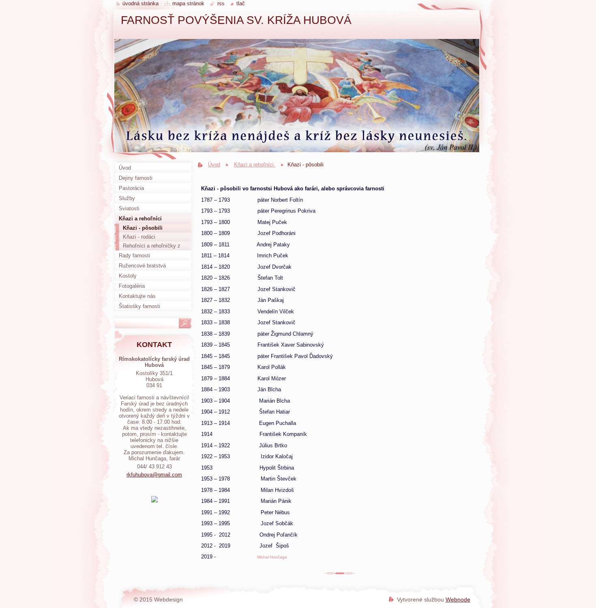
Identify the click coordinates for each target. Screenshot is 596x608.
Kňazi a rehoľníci (254, 165)
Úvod (214, 165)
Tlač (240, 3)
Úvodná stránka (140, 3)
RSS (221, 3)
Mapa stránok (188, 3)
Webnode (458, 599)
